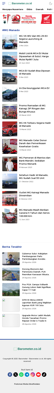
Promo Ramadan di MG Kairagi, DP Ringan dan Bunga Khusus (32, 108)
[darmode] (50, 3)
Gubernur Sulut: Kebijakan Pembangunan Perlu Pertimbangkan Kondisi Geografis (34, 257)
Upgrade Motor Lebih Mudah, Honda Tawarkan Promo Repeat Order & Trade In (36, 318)
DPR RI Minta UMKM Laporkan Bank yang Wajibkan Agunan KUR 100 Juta (36, 302)
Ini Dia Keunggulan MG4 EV (34, 88)
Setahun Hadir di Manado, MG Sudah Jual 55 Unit (33, 177)
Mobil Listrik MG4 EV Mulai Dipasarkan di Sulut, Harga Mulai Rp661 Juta (34, 56)
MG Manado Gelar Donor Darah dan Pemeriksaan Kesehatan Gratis (33, 143)
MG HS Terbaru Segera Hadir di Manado (35, 124)
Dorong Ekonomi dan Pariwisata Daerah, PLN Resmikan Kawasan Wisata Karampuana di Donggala (35, 273)
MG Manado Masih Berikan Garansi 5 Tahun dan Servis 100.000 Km (34, 213)
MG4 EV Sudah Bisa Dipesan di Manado (34, 72)
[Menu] (3, 3)
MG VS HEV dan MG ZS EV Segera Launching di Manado (33, 39)
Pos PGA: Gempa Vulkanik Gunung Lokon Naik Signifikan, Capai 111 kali (36, 287)
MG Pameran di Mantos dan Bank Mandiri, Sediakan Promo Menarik (34, 160)
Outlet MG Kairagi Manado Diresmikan (34, 194)
